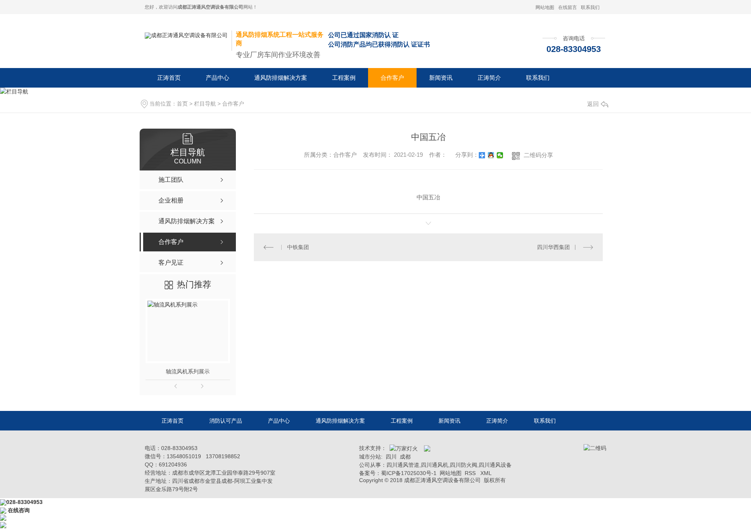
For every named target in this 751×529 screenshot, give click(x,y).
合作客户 (392, 77)
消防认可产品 (225, 421)
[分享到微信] (500, 155)
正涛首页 (169, 77)
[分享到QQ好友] (491, 155)
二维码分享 (538, 155)
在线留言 (567, 7)
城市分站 (370, 457)
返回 (593, 103)
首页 (182, 103)
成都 (405, 457)
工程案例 (344, 77)
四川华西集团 (553, 247)
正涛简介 (489, 77)
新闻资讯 (441, 77)
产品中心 (217, 77)
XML (486, 473)
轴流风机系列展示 (188, 371)
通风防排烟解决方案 (280, 77)
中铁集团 (298, 247)
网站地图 (544, 7)
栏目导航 (205, 103)
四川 (391, 457)
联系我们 (590, 7)
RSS (471, 473)
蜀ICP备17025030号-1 (409, 473)
